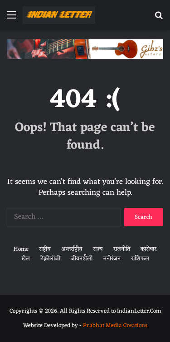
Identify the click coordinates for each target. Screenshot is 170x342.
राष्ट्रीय (45, 249)
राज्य (98, 249)
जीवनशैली (81, 258)
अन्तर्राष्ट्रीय (72, 249)
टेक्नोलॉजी (50, 258)
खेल (25, 258)
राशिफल (140, 258)
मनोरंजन (112, 258)
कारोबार (148, 249)
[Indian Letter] (59, 15)
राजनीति (121, 249)
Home (21, 249)
